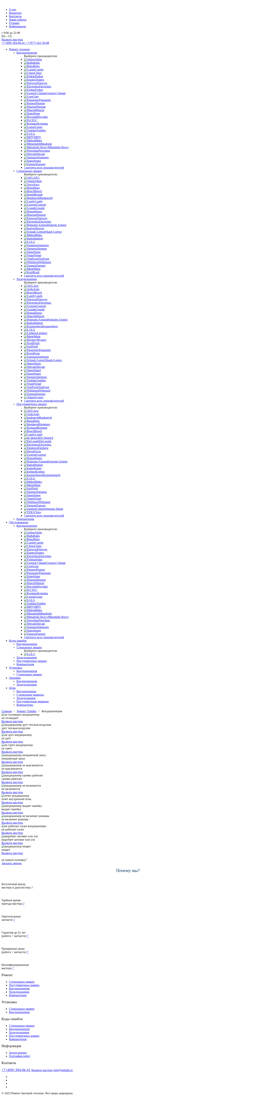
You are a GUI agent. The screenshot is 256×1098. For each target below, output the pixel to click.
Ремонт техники (19, 49)
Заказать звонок (11, 863)
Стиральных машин (29, 171)
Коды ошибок (18, 640)
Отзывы (14, 23)
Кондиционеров (26, 52)
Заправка (15, 677)
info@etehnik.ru (63, 1070)
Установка (15, 667)
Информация (17, 26)
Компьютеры (24, 704)
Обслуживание (18, 522)
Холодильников (26, 279)
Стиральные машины (30, 694)
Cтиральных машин (29, 674)
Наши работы (17, 19)
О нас (12, 9)
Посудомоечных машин (31, 404)
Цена (12, 688)
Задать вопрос (18, 1052)
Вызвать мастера (12, 39)
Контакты (15, 16)
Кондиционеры (26, 691)
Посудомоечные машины (32, 701)
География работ (19, 1056)
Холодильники (26, 698)
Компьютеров (25, 519)
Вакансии (15, 12)
